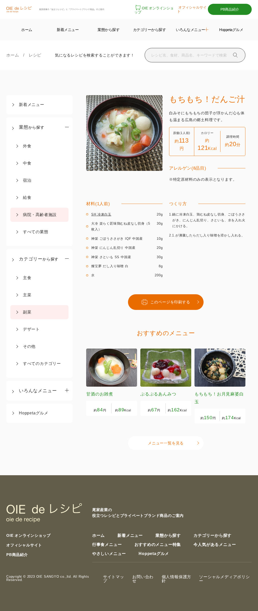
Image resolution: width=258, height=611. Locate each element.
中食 (27, 163)
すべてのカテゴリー (42, 363)
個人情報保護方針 (176, 579)
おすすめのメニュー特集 (158, 544)
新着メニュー (31, 104)
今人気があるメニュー (215, 544)
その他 (29, 346)
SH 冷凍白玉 (101, 214)
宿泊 (27, 180)
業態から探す (168, 535)
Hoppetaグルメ (33, 413)
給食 (27, 197)
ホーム (14, 55)
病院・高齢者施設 (40, 214)
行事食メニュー (107, 544)
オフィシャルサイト (192, 9)
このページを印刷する (170, 302)
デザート (31, 329)
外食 (27, 146)
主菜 (27, 295)
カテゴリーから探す (213, 535)
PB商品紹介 (229, 9)
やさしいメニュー (109, 553)
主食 (27, 278)
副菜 (27, 312)
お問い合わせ (142, 579)
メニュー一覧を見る (166, 443)
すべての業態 (35, 232)
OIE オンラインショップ (154, 10)
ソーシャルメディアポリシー (224, 579)
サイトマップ (113, 579)
